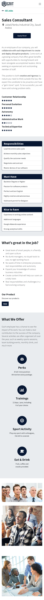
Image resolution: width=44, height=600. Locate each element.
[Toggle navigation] (40, 3)
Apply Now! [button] (22, 35)
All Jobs (9, 10)
